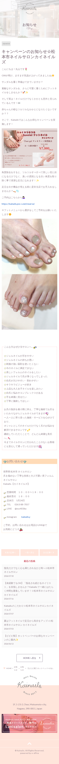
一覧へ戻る (29, 552)
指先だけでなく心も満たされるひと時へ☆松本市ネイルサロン (29, 572)
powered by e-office (29, 753)
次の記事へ (48, 552)
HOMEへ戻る (29, 658)
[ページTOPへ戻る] (29, 743)
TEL (52, 760)
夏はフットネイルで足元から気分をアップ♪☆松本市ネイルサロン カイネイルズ (28, 624)
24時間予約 (14, 760)
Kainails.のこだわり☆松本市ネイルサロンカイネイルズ (28, 609)
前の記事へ (11, 552)
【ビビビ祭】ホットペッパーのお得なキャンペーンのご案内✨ (29, 639)
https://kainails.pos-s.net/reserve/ (18, 203)
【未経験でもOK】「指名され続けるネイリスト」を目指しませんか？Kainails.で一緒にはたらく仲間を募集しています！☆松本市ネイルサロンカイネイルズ (29, 591)
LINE (35, 760)
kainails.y (25, 516)
